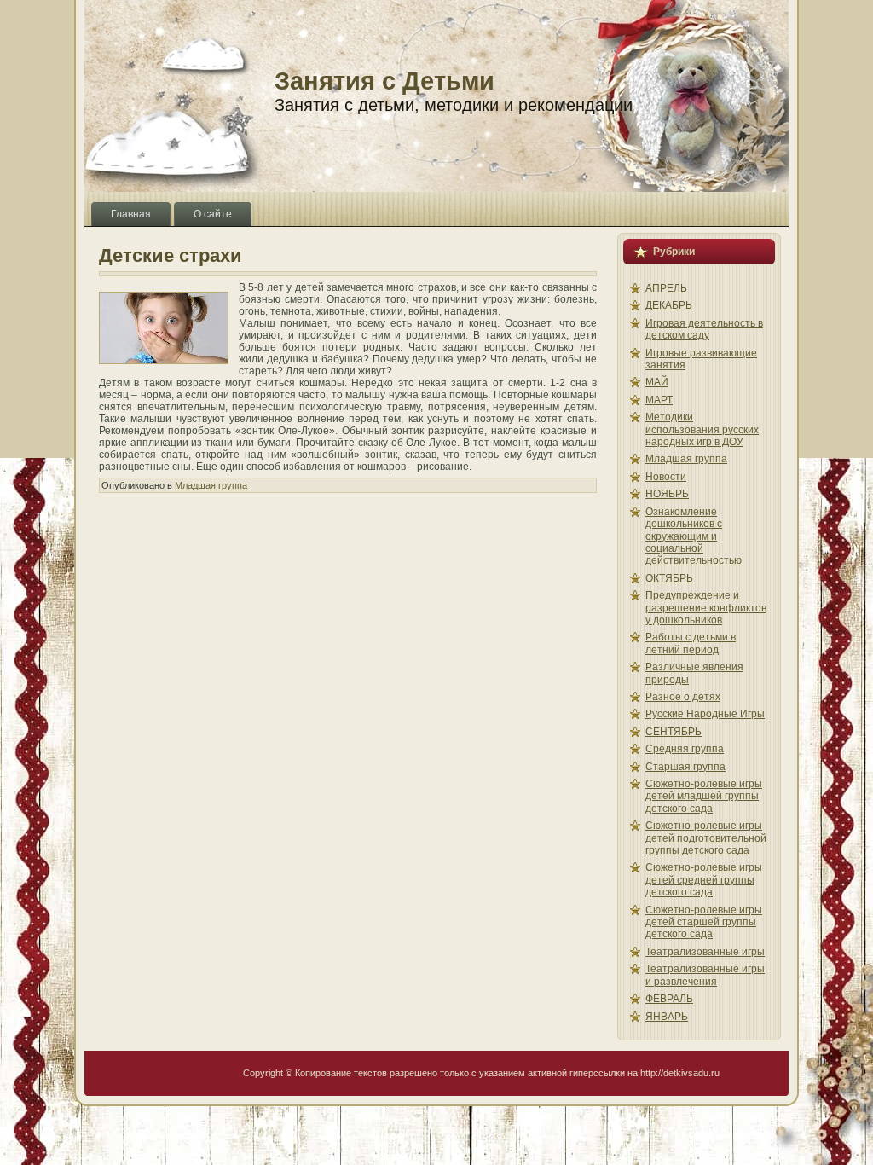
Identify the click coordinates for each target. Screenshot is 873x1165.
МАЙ (656, 382)
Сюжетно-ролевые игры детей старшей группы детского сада (703, 922)
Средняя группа (684, 749)
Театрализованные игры (705, 952)
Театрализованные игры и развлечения (705, 975)
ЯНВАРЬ (666, 1017)
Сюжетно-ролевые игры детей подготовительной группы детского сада (705, 838)
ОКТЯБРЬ (669, 578)
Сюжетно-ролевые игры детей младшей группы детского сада (703, 796)
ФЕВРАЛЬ (669, 999)
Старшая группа (685, 767)
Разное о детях (682, 697)
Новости (665, 477)
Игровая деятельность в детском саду (704, 329)
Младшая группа (211, 485)
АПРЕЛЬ (666, 288)
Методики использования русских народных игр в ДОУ (702, 429)
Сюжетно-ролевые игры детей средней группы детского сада (703, 879)
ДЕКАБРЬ (668, 305)
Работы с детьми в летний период (690, 643)
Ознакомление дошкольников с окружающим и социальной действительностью (693, 536)
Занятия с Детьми (384, 81)
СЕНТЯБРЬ (673, 732)
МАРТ (659, 400)
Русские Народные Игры (705, 714)
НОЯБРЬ (667, 494)
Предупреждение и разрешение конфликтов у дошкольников (705, 607)
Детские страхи (170, 255)
